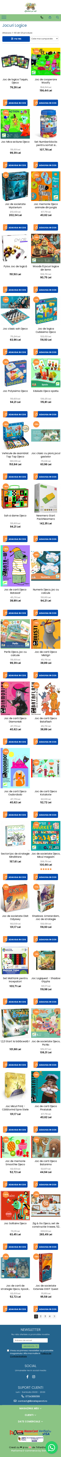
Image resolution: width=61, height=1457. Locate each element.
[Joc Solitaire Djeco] (15, 1205)
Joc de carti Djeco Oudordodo (15, 793)
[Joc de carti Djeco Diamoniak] (15, 698)
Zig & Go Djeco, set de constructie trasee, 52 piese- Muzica (45, 1225)
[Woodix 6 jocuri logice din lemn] (45, 248)
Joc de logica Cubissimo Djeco (46, 330)
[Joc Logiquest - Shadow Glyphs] (45, 960)
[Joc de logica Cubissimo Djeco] (45, 311)
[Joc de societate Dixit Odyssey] (15, 898)
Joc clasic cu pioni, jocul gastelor (45, 455)
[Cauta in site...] (57, 17)
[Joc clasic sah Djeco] (15, 311)
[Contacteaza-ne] (41, 17)
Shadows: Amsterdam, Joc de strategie (45, 917)
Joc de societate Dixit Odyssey (15, 917)
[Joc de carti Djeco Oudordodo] (15, 768)
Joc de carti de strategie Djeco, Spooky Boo (15, 1287)
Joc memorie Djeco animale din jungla (46, 206)
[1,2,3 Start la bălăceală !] (15, 1023)
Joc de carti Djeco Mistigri (46, 653)
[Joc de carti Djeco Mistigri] (45, 634)
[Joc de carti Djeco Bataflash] (45, 698)
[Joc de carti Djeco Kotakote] (45, 768)
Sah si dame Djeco (15, 515)
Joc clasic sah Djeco (15, 328)
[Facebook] (27, 1377)
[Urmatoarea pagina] (54, 1316)
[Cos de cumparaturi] (50, 17)
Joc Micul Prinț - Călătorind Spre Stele (15, 1108)
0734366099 (32, 1396)
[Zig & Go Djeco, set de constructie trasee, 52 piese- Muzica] (45, 1205)
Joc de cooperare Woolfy (46, 81)
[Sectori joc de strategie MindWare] (15, 836)
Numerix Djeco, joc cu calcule (46, 591)
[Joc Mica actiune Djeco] (15, 124)
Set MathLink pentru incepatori (15, 980)
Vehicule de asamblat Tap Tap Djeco (15, 455)
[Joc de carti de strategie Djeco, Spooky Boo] (15, 1268)
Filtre (17, 38)
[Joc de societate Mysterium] (15, 186)
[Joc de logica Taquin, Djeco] (15, 61)
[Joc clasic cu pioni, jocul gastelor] (45, 435)
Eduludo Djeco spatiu (45, 391)
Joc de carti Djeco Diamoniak (15, 720)
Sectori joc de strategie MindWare (15, 855)
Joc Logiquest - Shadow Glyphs (45, 980)
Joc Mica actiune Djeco (15, 142)
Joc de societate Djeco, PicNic (45, 1043)
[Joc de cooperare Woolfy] (45, 61)
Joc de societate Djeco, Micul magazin (45, 855)
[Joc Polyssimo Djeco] (15, 373)
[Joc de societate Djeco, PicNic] (45, 1023)
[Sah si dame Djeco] (15, 497)
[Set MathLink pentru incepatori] (15, 960)
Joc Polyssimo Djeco (15, 391)
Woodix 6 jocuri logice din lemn (46, 268)
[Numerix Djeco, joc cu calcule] (45, 566)
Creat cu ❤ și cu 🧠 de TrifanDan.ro (29, 1447)
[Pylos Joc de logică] (15, 248)
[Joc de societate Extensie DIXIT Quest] (45, 1268)
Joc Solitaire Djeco (15, 1223)
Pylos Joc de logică (15, 266)
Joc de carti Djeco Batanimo (46, 1163)
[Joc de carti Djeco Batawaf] (15, 566)
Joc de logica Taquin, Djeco (15, 81)
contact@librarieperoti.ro (32, 1401)
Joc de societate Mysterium (15, 206)
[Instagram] (33, 1377)
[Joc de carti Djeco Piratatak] (45, 1087)
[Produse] (4, 18)
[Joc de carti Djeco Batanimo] (45, 1147)
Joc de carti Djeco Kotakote (46, 793)
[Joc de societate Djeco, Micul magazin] (45, 836)
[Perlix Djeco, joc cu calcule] (15, 634)
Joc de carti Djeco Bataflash (46, 720)
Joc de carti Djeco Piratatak (46, 1108)
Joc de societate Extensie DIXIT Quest (45, 1287)
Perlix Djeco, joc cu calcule (15, 653)
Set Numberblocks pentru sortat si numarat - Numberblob (45, 143)
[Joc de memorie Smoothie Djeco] (15, 1147)
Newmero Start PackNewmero (45, 517)
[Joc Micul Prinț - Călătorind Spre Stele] (15, 1087)
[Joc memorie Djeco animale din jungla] (45, 186)
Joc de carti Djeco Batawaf (15, 591)
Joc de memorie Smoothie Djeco (15, 1163)
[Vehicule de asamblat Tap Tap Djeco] (15, 435)
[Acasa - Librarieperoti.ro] (30, 7)
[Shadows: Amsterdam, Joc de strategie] (45, 898)
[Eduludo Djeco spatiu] (45, 373)
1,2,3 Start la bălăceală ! (15, 1041)
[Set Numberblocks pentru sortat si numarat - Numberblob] (45, 124)
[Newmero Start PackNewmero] (45, 497)
